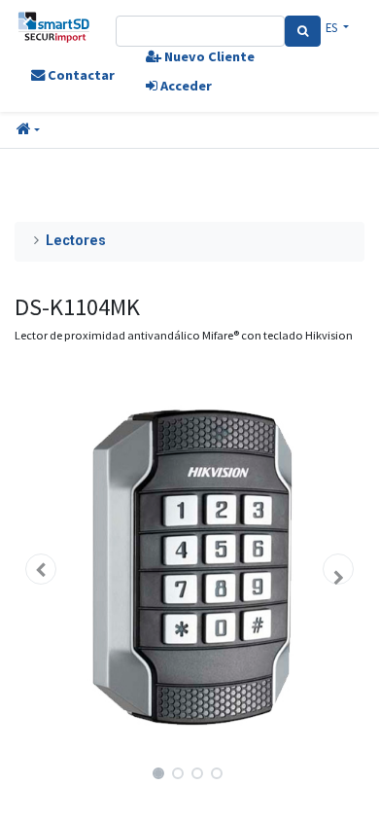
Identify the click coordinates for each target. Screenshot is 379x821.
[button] (28, 130)
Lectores (76, 240)
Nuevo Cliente (208, 56)
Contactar (80, 75)
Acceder (184, 85)
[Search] (303, 31)
